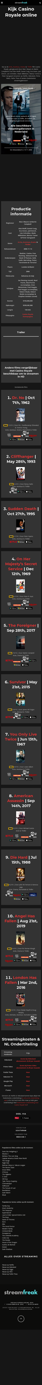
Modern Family (7, 1229)
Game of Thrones (8, 1219)
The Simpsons (7, 1210)
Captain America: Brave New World (14, 1158)
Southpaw (21, 1130)
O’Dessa (5, 1172)
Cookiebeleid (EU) (15, 1304)
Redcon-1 (21, 1137)
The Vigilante (6, 1174)
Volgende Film (21, 1134)
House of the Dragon (9, 1242)
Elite (3, 1224)
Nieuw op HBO (7, 1272)
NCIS (4, 1222)
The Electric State (8, 1167)
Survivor (17, 682)
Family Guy (6, 1206)
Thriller (29, 67)
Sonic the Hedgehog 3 (10, 1151)
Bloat (4, 1195)
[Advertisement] (21, 42)
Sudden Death (22, 508)
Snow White (6, 1170)
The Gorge (6, 1161)
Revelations (6, 1190)
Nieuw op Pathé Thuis (10, 1274)
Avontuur (16, 67)
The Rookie (6, 1240)
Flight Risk (5, 1163)
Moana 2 (5, 1154)
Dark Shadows (7, 1249)
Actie (10, 67)
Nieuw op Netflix (8, 1265)
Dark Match (6, 1193)
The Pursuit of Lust (9, 1188)
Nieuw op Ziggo (7, 1269)
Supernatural (6, 1213)
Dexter (4, 1247)
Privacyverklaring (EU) (22, 1302)
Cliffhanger (22, 456)
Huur (28, 1072)
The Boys (5, 1217)
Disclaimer (33, 1304)
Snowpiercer (6, 1233)
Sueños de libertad (8, 1245)
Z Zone (4, 1177)
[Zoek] (40, 2)
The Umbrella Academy (10, 1235)
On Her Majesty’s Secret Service (21, 564)
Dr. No (18, 397)
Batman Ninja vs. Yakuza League (13, 1165)
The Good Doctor (8, 1226)
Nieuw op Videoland (9, 1267)
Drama (22, 67)
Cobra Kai (5, 1238)
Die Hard (18, 857)
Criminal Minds (7, 1231)
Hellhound (5, 1186)
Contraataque (7, 1183)
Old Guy (5, 1179)
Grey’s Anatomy (7, 1208)
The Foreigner (22, 625)
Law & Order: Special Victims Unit (13, 1215)
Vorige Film (21, 1128)
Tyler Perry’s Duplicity (9, 1181)
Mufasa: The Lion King (10, 1156)
